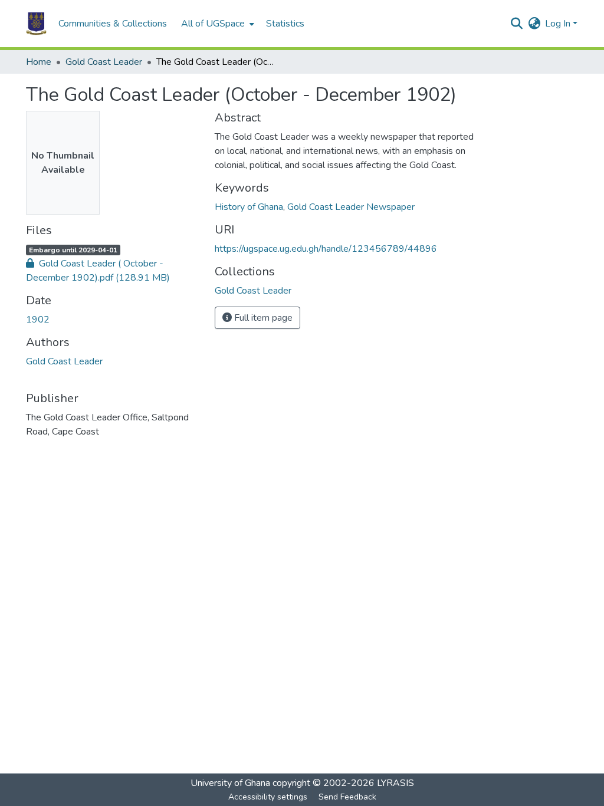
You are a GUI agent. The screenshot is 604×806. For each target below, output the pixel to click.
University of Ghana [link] (230, 783)
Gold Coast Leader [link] (103, 61)
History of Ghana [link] (249, 206)
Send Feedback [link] (347, 796)
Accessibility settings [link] (267, 796)
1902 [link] (38, 319)
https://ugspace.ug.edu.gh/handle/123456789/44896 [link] (326, 248)
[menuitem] (216, 23)
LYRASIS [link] (395, 783)
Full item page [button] (262, 317)
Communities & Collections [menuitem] (112, 23)
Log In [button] (559, 23)
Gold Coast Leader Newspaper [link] (351, 206)
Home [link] (38, 61)
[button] (36, 23)
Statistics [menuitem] (285, 23)
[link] (113, 270)
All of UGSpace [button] (213, 23)
